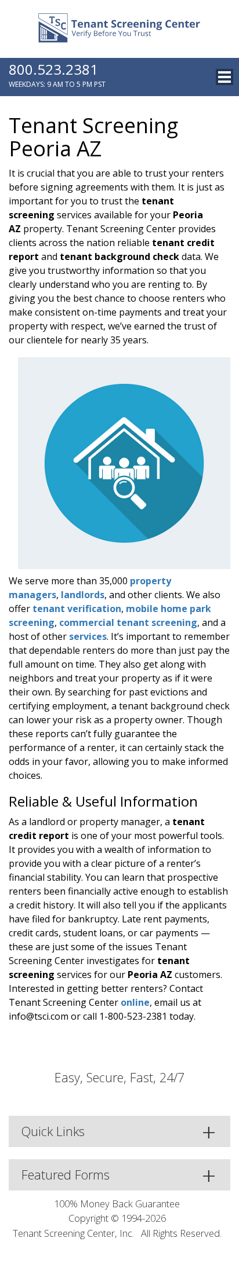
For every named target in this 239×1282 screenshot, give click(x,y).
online (135, 1002)
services (88, 636)
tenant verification (76, 608)
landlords (82, 594)
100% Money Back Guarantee (117, 1203)
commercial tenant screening (128, 622)
